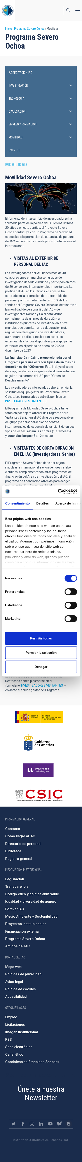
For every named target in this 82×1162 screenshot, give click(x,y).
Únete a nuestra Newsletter (41, 1093)
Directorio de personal (23, 844)
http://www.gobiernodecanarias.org (39, 742)
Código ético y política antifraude (32, 894)
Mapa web (13, 967)
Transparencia (16, 886)
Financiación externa (22, 931)
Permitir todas (41, 638)
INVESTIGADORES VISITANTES (42, 685)
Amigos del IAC (17, 946)
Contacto (12, 829)
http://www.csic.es (39, 795)
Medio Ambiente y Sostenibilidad (31, 916)
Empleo (11, 1017)
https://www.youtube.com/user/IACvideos (50, 1123)
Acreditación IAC (20, 72)
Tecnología (16, 98)
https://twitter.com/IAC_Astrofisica (13, 1123)
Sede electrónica (18, 1047)
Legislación (14, 879)
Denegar (41, 667)
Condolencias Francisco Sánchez (32, 1062)
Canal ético (14, 1054)
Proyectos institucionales (25, 924)
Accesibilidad (16, 996)
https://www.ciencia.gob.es (39, 717)
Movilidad (16, 137)
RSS (8, 1039)
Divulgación (17, 111)
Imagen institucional (21, 1032)
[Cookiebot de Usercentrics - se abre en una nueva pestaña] (58, 491)
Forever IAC (14, 909)
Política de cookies (20, 989)
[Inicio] (7, 10)
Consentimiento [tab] (17, 503)
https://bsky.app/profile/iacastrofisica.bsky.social (59, 1123)
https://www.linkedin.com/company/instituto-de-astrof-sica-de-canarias (41, 1123)
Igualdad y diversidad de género (30, 901)
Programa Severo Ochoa (29, 28)
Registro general (18, 859)
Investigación (18, 85)
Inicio (8, 28)
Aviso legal (14, 982)
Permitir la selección (41, 652)
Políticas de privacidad (23, 974)
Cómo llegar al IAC (20, 836)
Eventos (14, 150)
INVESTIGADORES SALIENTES (26, 401)
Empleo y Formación (23, 124)
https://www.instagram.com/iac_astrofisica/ (32, 1123)
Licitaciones (15, 1024)
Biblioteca (13, 851)
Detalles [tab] (42, 503)
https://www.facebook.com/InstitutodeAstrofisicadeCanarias (22, 1123)
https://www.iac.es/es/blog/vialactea (68, 1123)
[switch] (71, 591)
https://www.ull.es (38, 770)
